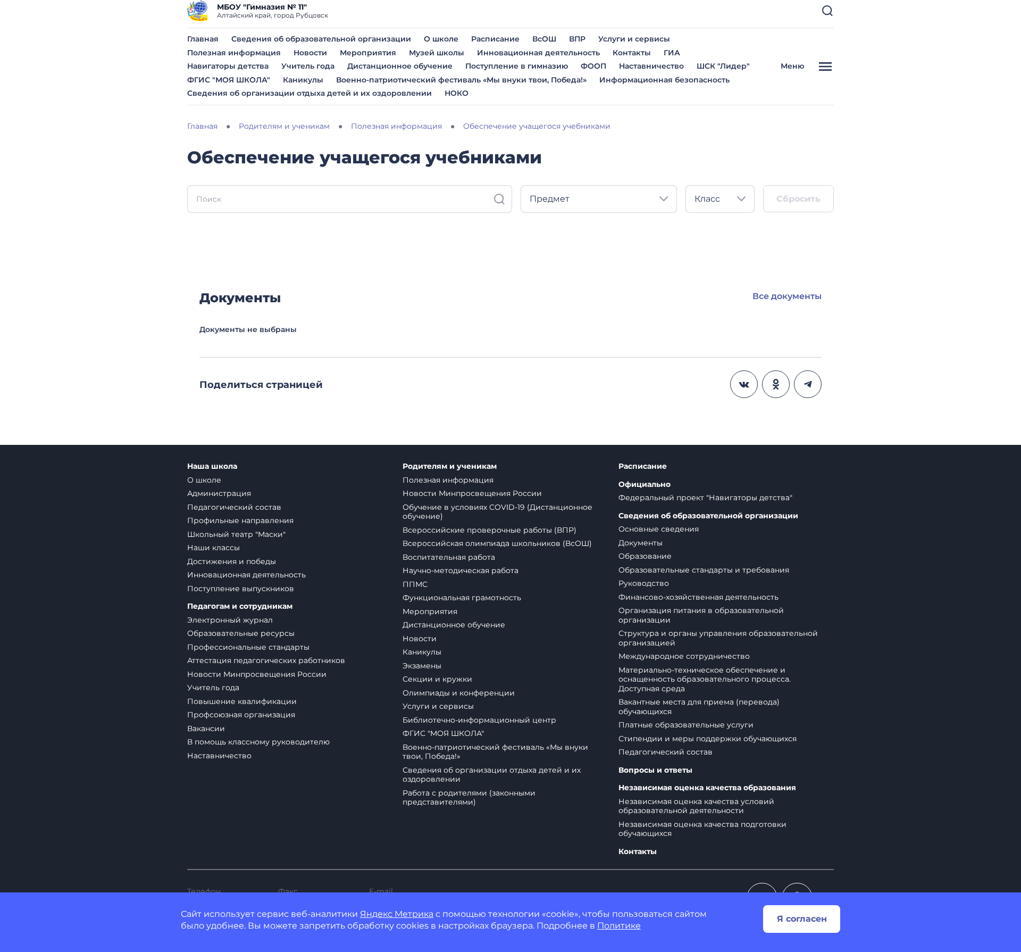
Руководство (643, 583)
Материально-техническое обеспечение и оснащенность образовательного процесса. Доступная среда (704, 679)
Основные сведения (658, 529)
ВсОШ (544, 39)
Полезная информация (234, 52)
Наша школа (212, 466)
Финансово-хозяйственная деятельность (698, 597)
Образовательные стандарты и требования (703, 570)
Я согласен (802, 919)
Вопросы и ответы (655, 770)
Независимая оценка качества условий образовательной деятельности (696, 806)
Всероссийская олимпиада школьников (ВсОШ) (497, 543)
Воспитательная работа (449, 557)
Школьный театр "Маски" (236, 534)
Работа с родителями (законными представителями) (469, 797)
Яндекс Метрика (396, 914)
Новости (310, 52)
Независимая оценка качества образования (707, 787)
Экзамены (422, 665)
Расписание (495, 39)
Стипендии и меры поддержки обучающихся (707, 738)
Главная (203, 39)
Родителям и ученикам (450, 466)
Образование (645, 556)
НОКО (456, 93)
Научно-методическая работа (460, 570)
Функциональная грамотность (462, 597)
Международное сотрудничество (684, 656)
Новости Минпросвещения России (257, 674)
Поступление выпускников (240, 588)
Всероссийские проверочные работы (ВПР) (489, 530)
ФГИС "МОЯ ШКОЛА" (228, 80)
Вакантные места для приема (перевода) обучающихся (699, 706)
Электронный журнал (230, 620)
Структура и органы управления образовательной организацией (718, 638)
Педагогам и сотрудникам (239, 606)
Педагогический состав (234, 507)
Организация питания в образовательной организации (701, 615)
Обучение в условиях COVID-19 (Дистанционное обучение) (497, 511)
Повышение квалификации (242, 701)
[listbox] (599, 199)
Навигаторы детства (228, 66)
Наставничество (651, 66)
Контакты (632, 52)
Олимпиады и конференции (459, 693)
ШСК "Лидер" (723, 66)
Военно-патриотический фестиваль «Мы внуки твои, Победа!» (461, 80)
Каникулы (303, 80)
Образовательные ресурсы (241, 633)
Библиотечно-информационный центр (479, 720)
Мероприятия (368, 52)
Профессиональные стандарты (248, 647)
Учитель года (307, 66)
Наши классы (213, 547)
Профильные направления (240, 520)
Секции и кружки (437, 679)
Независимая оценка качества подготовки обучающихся (702, 829)
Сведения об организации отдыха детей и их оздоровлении (309, 93)
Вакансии (206, 728)
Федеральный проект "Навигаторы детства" (705, 497)
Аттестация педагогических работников (266, 660)
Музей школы (436, 52)
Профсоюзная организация (241, 714)
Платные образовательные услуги (686, 725)
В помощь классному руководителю (258, 742)
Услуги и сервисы (634, 39)
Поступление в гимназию (516, 66)
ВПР (577, 39)
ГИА (672, 52)
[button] (827, 10)
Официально (644, 484)
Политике (619, 926)
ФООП (593, 66)
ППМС (415, 584)
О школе (441, 39)
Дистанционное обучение (400, 66)
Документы (640, 543)
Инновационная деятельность (538, 52)
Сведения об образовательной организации (321, 39)
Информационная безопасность (664, 80)
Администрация (219, 493)
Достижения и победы (231, 561)
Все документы (787, 296)
